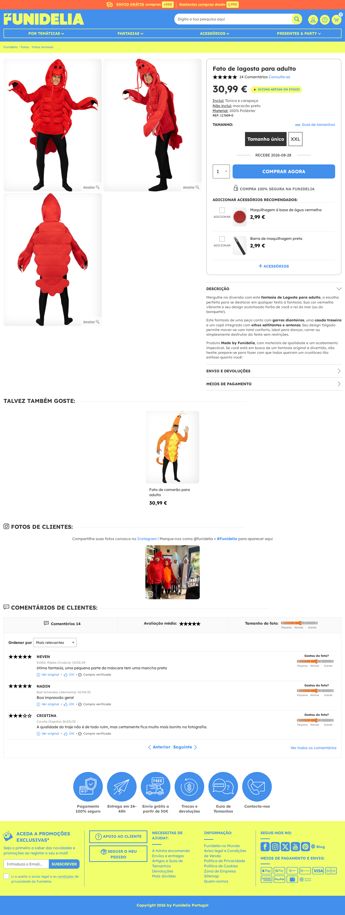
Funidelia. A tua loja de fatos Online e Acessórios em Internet (44, 19)
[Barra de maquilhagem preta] (240, 245)
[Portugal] (265, 847)
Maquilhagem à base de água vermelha (286, 209)
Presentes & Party (297, 33)
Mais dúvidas (164, 876)
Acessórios (212, 33)
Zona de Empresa (220, 871)
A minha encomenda (171, 850)
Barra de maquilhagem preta (276, 238)
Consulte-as (279, 76)
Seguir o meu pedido (122, 854)
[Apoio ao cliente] (325, 20)
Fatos (25, 47)
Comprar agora (283, 171)
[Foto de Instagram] (172, 572)
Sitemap (211, 876)
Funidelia (10, 47)
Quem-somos (216, 881)
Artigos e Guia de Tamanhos (167, 863)
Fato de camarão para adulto (169, 492)
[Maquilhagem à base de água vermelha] (240, 216)
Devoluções (162, 871)
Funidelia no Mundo (222, 845)
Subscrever (64, 864)
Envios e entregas (168, 855)
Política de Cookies (221, 866)
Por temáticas (44, 33)
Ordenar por (20, 642)
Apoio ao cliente (122, 836)
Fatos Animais (42, 47)
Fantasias (128, 33)
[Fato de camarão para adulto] (172, 447)
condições (66, 876)
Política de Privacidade (224, 860)
